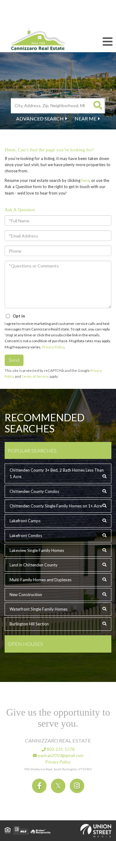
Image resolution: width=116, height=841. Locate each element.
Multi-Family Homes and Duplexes (40, 579)
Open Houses (25, 644)
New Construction (26, 594)
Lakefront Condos (26, 535)
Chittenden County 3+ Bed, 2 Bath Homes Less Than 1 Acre (57, 473)
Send (14, 360)
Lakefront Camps (25, 520)
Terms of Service (35, 376)
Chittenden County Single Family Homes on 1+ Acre (56, 505)
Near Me (86, 118)
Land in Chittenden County (34, 564)
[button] (97, 105)
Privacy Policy (53, 347)
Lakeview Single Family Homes (37, 550)
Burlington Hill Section (29, 623)
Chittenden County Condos (34, 491)
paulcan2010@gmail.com (60, 755)
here (85, 180)
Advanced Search (40, 118)
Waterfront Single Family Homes (38, 609)
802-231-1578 (60, 749)
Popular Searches (32, 450)
